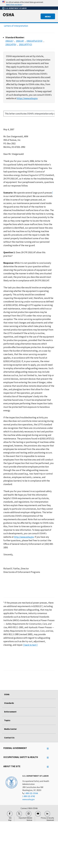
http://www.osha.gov (24, 536)
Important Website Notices (25, 819)
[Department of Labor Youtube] (38, 814)
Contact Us (9, 737)
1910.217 (9, 40)
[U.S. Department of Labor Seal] (11, 782)
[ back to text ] (30, 644)
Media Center (10, 729)
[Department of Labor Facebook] (10, 814)
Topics (7, 720)
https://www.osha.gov (27, 98)
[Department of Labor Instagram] (28, 814)
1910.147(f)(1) (25, 44)
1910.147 (20, 40)
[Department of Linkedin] (47, 814)
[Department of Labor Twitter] (19, 814)
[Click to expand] (29, 3)
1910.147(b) (10, 44)
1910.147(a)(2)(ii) (34, 40)
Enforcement (10, 711)
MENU (48, 16)
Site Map (9, 819)
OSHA (8, 14)
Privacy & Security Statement (47, 819)
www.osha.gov (28, 799)
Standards (9, 703)
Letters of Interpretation (16, 25)
